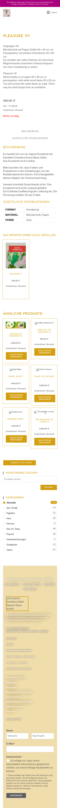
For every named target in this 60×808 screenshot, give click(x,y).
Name (9, 730)
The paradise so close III (44, 421)
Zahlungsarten (11, 683)
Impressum (10, 711)
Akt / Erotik (12, 508)
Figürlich (10, 513)
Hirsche (10, 523)
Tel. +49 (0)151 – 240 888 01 (17, 663)
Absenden (16, 795)
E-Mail (10, 743)
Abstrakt (11, 502)
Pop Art (10, 534)
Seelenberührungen (16, 539)
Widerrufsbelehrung (13, 697)
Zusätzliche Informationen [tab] (30, 138)
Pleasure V (16, 274)
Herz (8, 518)
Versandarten (11, 687)
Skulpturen (11, 544)
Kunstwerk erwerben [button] (16, 356)
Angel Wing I (15, 376)
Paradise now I (15, 419)
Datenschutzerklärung (14, 706)
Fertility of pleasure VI (44, 331)
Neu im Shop (13, 529)
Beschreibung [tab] (30, 131)
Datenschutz (14, 756)
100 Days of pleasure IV (15, 335)
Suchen (48, 487)
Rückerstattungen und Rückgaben (19, 692)
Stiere (9, 550)
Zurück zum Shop (21, 463)
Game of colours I (44, 378)
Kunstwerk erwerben (16, 293)
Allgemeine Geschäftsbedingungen (19, 702)
